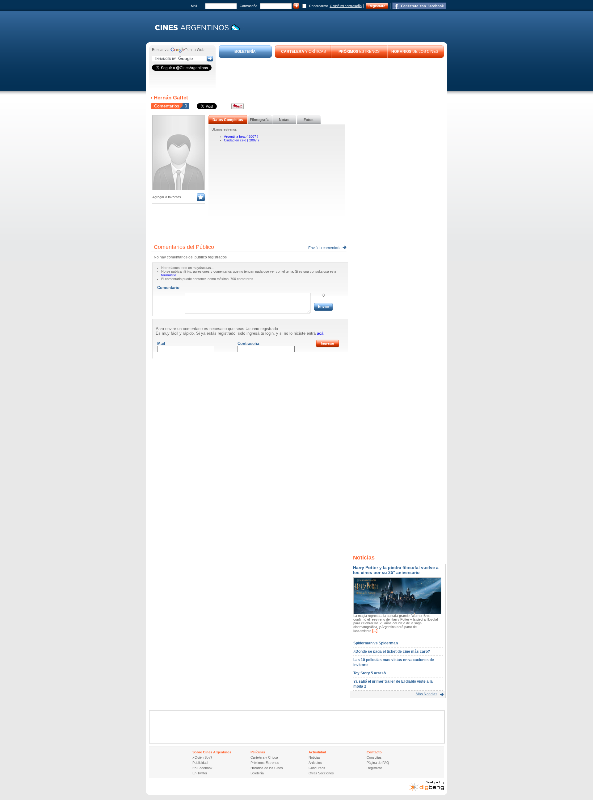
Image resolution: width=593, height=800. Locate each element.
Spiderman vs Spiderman (375, 643)
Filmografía (260, 120)
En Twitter (199, 773)
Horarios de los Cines (266, 768)
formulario (168, 275)
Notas (284, 120)
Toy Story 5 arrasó (369, 673)
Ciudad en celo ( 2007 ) (241, 140)
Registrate (376, 6)
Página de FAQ (378, 762)
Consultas (374, 757)
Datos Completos (227, 120)
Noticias (315, 757)
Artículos (315, 762)
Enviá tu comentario (325, 248)
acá (320, 333)
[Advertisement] (331, 75)
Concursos (317, 768)
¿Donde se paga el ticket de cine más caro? (391, 651)
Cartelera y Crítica (264, 757)
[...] (374, 631)
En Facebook (202, 768)
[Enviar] (323, 307)
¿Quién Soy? (202, 757)
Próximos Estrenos (264, 762)
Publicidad (200, 762)
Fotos (308, 120)
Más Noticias (426, 694)
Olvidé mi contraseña (346, 6)
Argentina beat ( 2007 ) (241, 136)
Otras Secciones (321, 773)
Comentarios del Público (184, 247)
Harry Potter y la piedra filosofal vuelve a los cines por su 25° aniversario (396, 570)
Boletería (257, 773)
